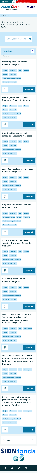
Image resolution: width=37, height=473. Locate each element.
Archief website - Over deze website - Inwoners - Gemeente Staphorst (16, 243)
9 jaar (6, 251)
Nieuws (26, 70)
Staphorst (13, 74)
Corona (5, 74)
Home (3, 15)
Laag (19, 70)
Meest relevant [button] (7, 51)
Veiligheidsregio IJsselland (12, 78)
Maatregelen (28, 328)
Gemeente (13, 70)
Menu (32, 7)
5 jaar (6, 106)
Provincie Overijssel (9, 82)
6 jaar (6, 70)
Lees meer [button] (28, 89)
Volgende (7, 440)
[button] (32, 51)
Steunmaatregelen (9, 217)
